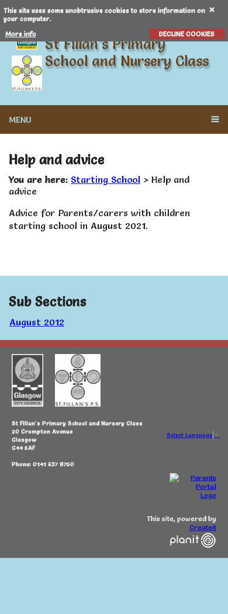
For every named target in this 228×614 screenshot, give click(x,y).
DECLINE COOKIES (187, 34)
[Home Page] (27, 73)
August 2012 (36, 322)
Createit (202, 527)
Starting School (105, 179)
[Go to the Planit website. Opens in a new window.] (193, 554)
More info (20, 34)
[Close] (212, 9)
